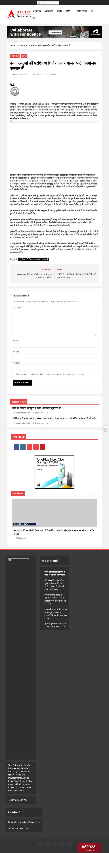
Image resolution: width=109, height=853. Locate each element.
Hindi (43, 3)
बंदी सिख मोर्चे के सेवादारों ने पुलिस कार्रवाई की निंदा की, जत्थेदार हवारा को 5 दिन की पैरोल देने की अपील (54, 418)
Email (16, 351)
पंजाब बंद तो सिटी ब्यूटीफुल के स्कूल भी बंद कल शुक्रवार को (36, 408)
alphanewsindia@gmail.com (27, 822)
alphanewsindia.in (19, 75)
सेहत (34, 18)
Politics (15, 56)
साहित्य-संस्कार (82, 11)
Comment (18, 307)
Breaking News (21, 524)
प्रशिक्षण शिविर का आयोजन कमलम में (34, 259)
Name (16, 340)
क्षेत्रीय (68, 11)
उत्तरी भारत (33, 524)
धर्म (92, 11)
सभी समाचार (37, 11)
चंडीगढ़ (24, 56)
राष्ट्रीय (59, 11)
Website (16, 363)
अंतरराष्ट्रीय (49, 11)
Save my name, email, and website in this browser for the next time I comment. (50, 374)
